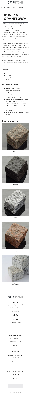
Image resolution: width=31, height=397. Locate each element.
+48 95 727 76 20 (16, 341)
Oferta (13, 7)
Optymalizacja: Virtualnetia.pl (15, 392)
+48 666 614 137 (16, 374)
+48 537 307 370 (16, 325)
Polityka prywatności (15, 386)
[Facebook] (14, 315)
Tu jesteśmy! (15, 311)
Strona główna (5, 7)
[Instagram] (17, 315)
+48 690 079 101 (16, 358)
